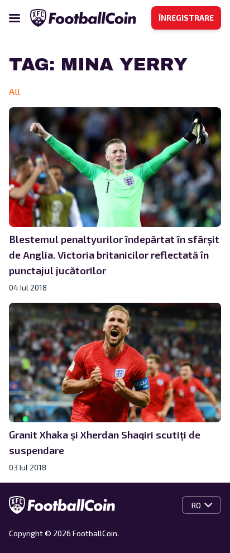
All (14, 91)
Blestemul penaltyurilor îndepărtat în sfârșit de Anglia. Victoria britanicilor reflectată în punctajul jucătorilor (114, 254)
